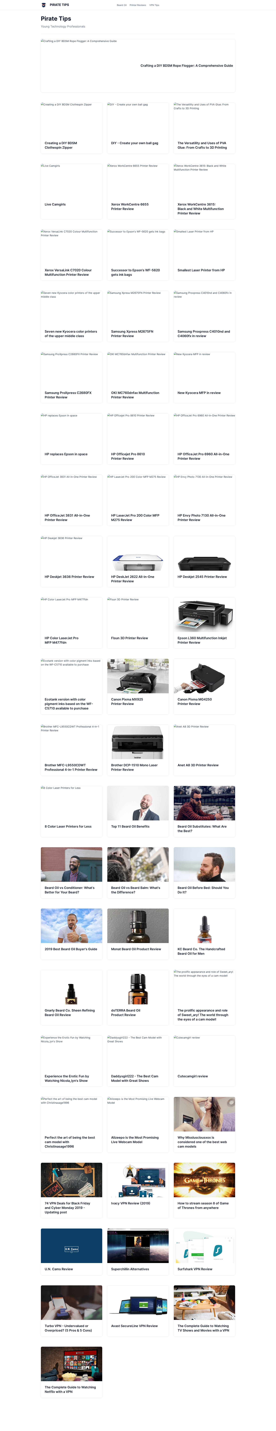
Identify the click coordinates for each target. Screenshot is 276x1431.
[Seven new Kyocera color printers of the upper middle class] (71, 316)
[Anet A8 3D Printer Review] (204, 750)
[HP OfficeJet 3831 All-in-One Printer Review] (71, 500)
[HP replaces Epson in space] (71, 439)
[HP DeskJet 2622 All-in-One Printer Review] (138, 561)
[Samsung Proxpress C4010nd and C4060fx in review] (204, 316)
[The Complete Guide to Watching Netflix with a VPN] (71, 1372)
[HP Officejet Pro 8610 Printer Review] (138, 439)
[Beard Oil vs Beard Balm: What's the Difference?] (138, 872)
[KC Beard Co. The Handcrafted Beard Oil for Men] (204, 934)
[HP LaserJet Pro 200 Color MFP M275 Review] (138, 500)
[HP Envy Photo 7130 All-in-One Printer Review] (204, 500)
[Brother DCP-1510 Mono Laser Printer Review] (138, 750)
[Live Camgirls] (71, 191)
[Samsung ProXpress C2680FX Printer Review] (71, 377)
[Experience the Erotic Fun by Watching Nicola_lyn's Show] (71, 1061)
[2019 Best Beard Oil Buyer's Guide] (71, 934)
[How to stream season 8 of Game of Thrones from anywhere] (204, 1190)
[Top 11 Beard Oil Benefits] (138, 811)
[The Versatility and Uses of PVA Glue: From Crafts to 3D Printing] (204, 128)
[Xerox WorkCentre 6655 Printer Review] (138, 191)
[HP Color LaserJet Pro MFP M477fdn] (71, 623)
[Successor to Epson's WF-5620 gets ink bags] (138, 255)
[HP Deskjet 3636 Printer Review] (71, 561)
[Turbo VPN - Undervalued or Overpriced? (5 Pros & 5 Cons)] (71, 1310)
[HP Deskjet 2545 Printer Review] (204, 561)
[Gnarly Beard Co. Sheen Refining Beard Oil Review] (71, 997)
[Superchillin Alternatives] (138, 1252)
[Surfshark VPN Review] (204, 1252)
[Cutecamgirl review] (204, 1061)
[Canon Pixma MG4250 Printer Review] (204, 686)
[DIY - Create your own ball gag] (138, 128)
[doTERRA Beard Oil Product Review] (138, 997)
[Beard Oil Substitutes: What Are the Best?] (204, 811)
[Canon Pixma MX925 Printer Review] (138, 686)
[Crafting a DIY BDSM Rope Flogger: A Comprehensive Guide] (138, 65)
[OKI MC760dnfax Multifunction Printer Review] (138, 377)
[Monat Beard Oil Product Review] (138, 934)
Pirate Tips (59, 5)
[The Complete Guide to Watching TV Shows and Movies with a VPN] (204, 1310)
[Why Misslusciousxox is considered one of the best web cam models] (204, 1125)
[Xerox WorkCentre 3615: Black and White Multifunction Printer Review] (204, 191)
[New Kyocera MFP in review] (204, 377)
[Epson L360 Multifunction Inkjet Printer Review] (204, 623)
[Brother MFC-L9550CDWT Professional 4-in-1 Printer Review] (71, 750)
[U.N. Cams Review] (71, 1252)
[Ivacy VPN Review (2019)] (138, 1190)
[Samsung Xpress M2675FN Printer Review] (138, 316)
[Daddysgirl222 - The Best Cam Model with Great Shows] (138, 1061)
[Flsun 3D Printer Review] (138, 623)
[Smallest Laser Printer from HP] (204, 255)
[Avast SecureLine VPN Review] (138, 1310)
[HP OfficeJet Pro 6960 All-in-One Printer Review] (204, 439)
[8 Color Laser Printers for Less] (71, 811)
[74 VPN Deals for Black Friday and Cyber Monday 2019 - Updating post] (71, 1190)
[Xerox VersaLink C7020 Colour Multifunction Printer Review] (71, 255)
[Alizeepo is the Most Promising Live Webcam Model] (138, 1125)
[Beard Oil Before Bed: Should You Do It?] (204, 872)
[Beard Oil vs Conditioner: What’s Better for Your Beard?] (71, 872)
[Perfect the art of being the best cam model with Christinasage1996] (71, 1125)
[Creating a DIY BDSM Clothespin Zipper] (71, 128)
